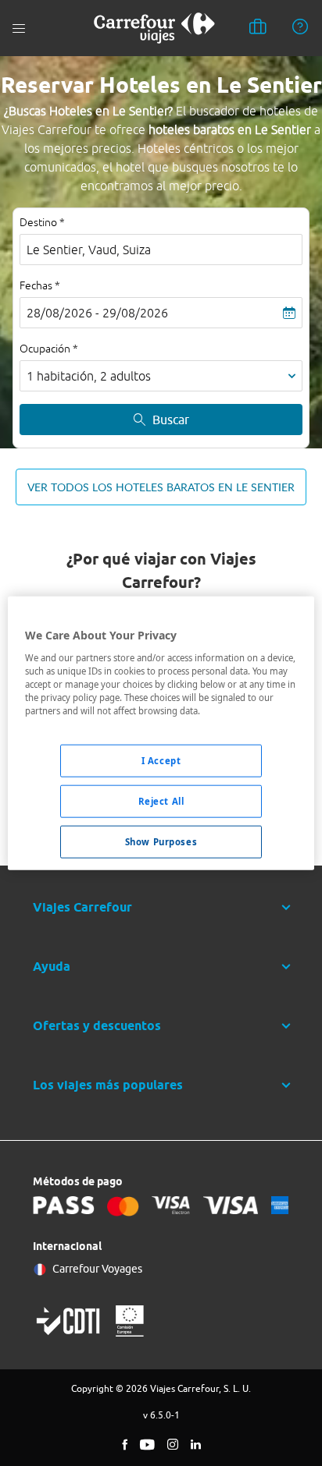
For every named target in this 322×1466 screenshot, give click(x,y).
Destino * (42, 222)
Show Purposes (161, 841)
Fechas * (40, 285)
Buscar (170, 420)
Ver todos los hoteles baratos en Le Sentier (161, 487)
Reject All (161, 800)
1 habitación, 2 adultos (89, 376)
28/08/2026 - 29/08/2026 (97, 313)
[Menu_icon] (19, 28)
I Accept (161, 761)
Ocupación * (49, 348)
